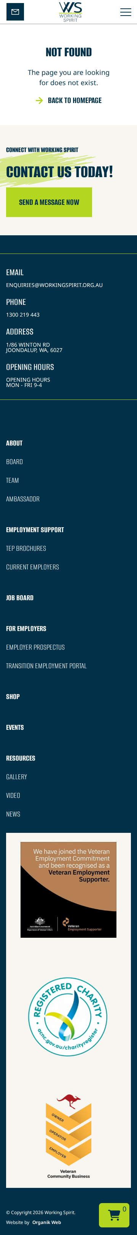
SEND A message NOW (49, 202)
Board (14, 462)
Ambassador (23, 499)
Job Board (19, 598)
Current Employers (32, 567)
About (14, 443)
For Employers (26, 628)
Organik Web (46, 1222)
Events (15, 727)
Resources (20, 758)
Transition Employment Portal (46, 666)
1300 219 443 (23, 314)
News (13, 814)
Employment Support (35, 530)
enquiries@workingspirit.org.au (54, 285)
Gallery (16, 777)
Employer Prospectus (35, 647)
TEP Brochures (26, 548)
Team (12, 480)
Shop (13, 696)
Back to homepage (75, 100)
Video (13, 795)
